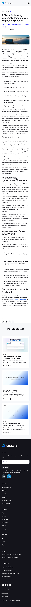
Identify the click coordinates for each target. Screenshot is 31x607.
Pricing (3, 548)
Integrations (5, 494)
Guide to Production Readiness (10, 557)
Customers (5, 522)
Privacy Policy (5, 593)
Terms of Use (5, 596)
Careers (4, 516)
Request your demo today (19, 299)
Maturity (4, 491)
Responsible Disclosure (7, 589)
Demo (3, 551)
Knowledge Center (7, 500)
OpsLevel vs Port (6, 576)
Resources (4, 11)
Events (3, 541)
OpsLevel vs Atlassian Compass (10, 573)
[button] (28, 3)
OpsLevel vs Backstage (8, 567)
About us (4, 513)
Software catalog (6, 487)
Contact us (5, 519)
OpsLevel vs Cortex (7, 570)
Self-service (5, 497)
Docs (3, 538)
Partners (4, 525)
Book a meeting (6, 503)
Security (4, 529)
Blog (11, 11)
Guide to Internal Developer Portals (11, 554)
